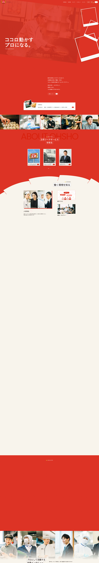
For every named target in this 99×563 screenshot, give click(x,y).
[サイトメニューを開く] (96, 2)
